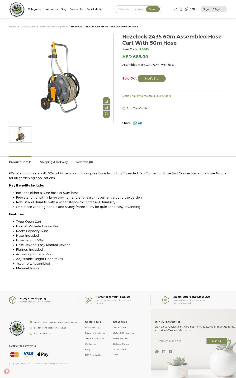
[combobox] (138, 9)
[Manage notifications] (7, 371)
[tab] (20, 164)
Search (153, 9)
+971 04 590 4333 (42, 333)
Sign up (217, 340)
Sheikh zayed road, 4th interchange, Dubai (55, 322)
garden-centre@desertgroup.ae (50, 328)
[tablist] (118, 164)
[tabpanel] (118, 221)
